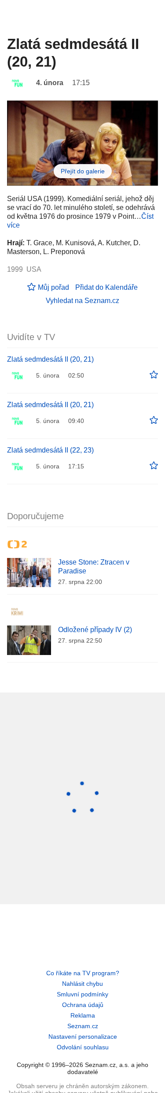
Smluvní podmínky (82, 994)
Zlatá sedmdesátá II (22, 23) (50, 450)
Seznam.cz (82, 1025)
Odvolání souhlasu (83, 1047)
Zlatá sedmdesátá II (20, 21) (50, 359)
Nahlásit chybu (82, 983)
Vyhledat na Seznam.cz (82, 300)
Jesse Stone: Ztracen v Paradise (93, 566)
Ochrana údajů (82, 1004)
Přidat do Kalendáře (106, 287)
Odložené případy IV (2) (95, 629)
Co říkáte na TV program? (82, 973)
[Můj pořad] (154, 375)
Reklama (82, 1015)
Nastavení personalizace (82, 1036)
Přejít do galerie (83, 171)
